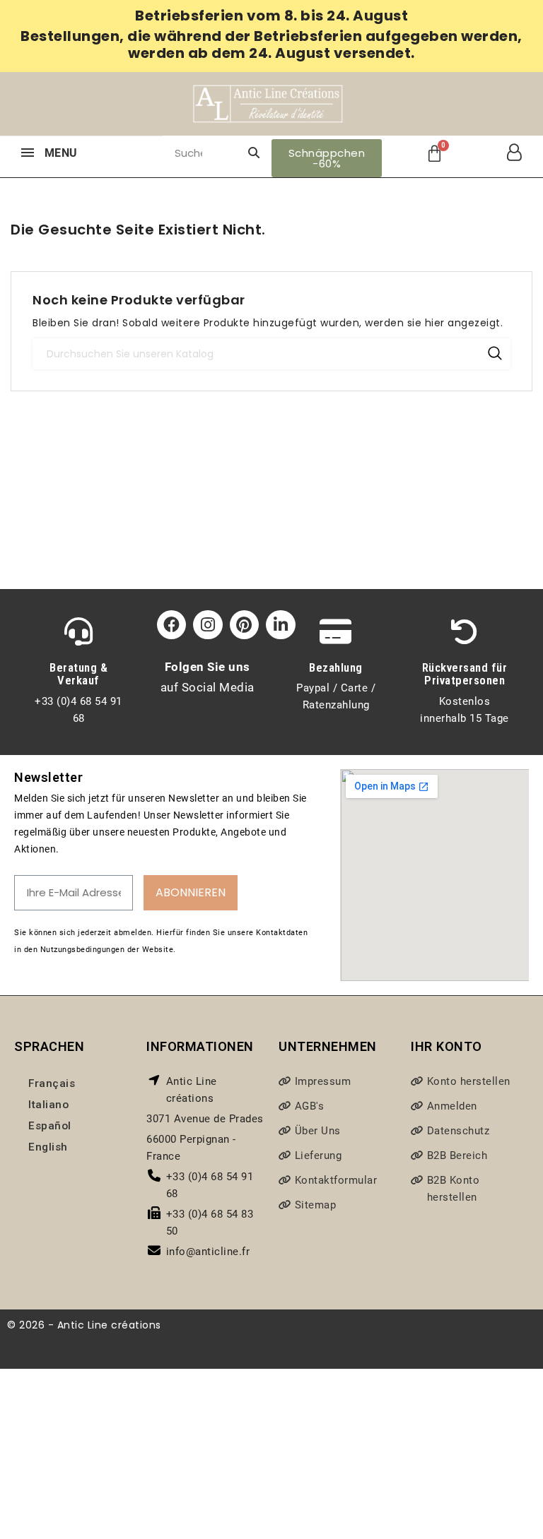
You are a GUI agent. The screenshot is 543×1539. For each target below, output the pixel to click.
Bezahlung (336, 667)
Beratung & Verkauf (78, 673)
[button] (327, 158)
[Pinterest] (244, 624)
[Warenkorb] (435, 154)
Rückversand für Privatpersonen (465, 673)
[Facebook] (171, 624)
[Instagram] (207, 624)
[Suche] (254, 153)
